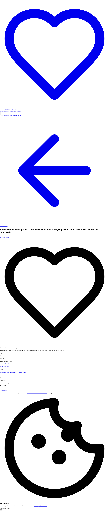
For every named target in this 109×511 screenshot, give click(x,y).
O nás (1, 111)
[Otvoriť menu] (0, 112)
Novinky (14, 372)
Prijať (8, 508)
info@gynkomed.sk (4, 366)
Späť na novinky (5, 237)
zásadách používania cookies (40, 506)
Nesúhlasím (3, 508)
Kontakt (19, 111)
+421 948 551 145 (4, 363)
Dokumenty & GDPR (5, 390)
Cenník (4, 111)
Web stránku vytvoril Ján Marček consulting (37, 393)
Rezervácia (8, 111)
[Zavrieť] (0, 114)
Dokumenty (14, 111)
